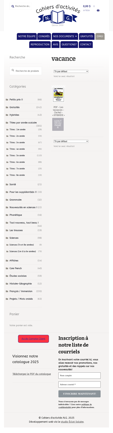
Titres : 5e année (17, 155)
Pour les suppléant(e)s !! (23, 192)
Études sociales (18, 276)
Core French (16, 268)
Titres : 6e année (17, 162)
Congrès (44, 36)
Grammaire (15, 199)
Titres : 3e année (17, 142)
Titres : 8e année (17, 175)
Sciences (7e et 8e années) (22, 245)
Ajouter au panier (58, 124)
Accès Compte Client (33, 338)
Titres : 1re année (17, 129)
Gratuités (86, 36)
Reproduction (40, 44)
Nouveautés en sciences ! (23, 207)
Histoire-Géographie (21, 283)
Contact (85, 44)
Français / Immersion (21, 291)
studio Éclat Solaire (72, 421)
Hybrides (14, 115)
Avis (55, 44)
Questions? (69, 44)
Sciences (14, 238)
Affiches (14, 260)
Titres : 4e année (17, 149)
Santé (13, 184)
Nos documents (63, 36)
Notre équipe (26, 36)
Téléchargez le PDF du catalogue (31, 374)
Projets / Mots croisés (21, 299)
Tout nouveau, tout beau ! (24, 222)
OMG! (100, 36)
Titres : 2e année (17, 136)
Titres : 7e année (17, 169)
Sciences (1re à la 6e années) (23, 251)
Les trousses (16, 230)
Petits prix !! (16, 99)
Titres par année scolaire (23, 122)
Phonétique (16, 215)
